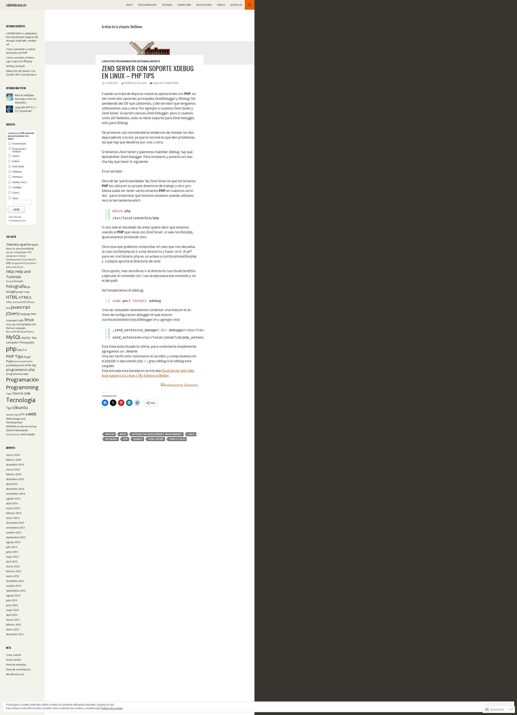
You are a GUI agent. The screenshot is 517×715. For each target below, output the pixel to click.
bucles (9, 252)
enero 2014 (12, 518)
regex (9, 393)
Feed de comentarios (18, 669)
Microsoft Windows (16, 331)
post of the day (27, 365)
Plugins (10, 361)
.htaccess (12, 244)
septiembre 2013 (16, 537)
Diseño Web (184, 4)
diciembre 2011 (15, 634)
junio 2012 (12, 605)
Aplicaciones (204, 4)
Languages (11, 320)
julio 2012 (11, 600)
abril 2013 (12, 561)
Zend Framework (17, 430)
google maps (22, 291)
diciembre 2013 (15, 523)
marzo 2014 (13, 508)
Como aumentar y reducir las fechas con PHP (21, 51)
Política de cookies (112, 708)
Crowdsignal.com (17, 220)
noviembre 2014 (15, 493)
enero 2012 (12, 629)
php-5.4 (21, 350)
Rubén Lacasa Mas (135, 83)
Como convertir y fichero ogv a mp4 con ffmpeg (20, 59)
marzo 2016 (13, 469)
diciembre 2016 (15, 464)
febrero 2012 (13, 624)
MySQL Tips (29, 338)
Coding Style (20, 252)
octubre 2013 (13, 532)
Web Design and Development (15, 420)
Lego (20, 320)
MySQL (13, 337)
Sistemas (167, 4)
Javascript (20, 307)
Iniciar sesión (13, 659)
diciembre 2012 (15, 581)
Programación (147, 4)
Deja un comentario (166, 83)
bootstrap (28, 248)
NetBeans (111, 439)
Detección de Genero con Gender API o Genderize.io (21, 72)
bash (123, 434)
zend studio (177, 439)
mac (34, 324)
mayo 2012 (12, 610)
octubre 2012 (13, 586)
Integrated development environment (157, 434)
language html (28, 314)
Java (8, 307)
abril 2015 (12, 484)
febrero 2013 (13, 571)
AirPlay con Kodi (15, 66)
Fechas (9, 281)
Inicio (129, 4)
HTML (12, 297)
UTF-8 (23, 414)
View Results (15, 217)
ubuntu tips (12, 414)
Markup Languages (16, 328)
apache (109, 434)
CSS (29, 252)
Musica (30, 331)
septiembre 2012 (16, 590)
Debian (22, 255)
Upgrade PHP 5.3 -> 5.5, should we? (26, 109)
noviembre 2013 (15, 527)
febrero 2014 (13, 513)
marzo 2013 (13, 566)
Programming (22, 387)
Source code (21, 393)
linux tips (11, 324)
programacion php (20, 369)
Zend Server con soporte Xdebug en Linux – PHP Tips (148, 71)
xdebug (138, 439)
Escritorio (31, 263)
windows (11, 426)
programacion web (17, 374)
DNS (8, 263)
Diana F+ (32, 259)
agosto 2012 (13, 595)
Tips (9, 408)
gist (28, 287)
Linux (105, 61)
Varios (221, 4)
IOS (24, 302)
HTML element (14, 302)
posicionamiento (24, 361)
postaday (12, 365)
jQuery (12, 313)
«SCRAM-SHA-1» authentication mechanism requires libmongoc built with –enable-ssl (22, 39)
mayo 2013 (12, 556)
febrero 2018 (13, 460)
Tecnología (21, 400)
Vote (16, 209)
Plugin (27, 357)
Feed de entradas (16, 664)
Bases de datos (13, 248)
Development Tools (16, 259)
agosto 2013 (13, 542)
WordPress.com (15, 674)
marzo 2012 (13, 619)
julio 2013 (11, 547)
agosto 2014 (13, 498)
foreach (18, 281)
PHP (112, 61)
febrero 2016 (13, 474)
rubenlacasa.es (16, 4)
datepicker (12, 255)
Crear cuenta (13, 655)
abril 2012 (12, 615)
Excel (20, 267)
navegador (12, 342)
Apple (34, 244)
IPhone (31, 302)
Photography (26, 342)
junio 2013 (12, 552)
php (125, 439)
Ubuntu (154, 61)
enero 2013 (12, 576)
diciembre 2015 (15, 479)
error (22, 263)
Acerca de (236, 4)
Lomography (23, 324)
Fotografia (16, 286)
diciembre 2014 (15, 489)
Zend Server (156, 439)
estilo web (11, 267)
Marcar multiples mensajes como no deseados (26, 99)
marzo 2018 (13, 455)
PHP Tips (14, 356)
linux (191, 434)
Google (11, 291)
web (32, 414)
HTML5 (25, 297)
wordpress (22, 426)
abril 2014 (12, 503)
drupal (15, 263)
